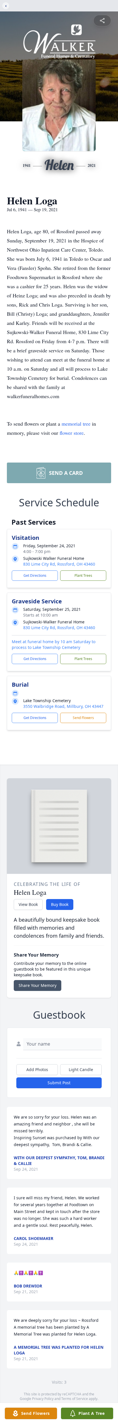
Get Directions (34, 575)
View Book (28, 904)
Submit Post (59, 1082)
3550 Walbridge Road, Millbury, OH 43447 (63, 706)
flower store (72, 432)
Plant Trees (83, 575)
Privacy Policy (43, 1398)
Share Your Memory (37, 985)
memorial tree (76, 423)
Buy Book (59, 904)
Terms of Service (74, 1398)
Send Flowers (83, 717)
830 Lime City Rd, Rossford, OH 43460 (59, 564)
